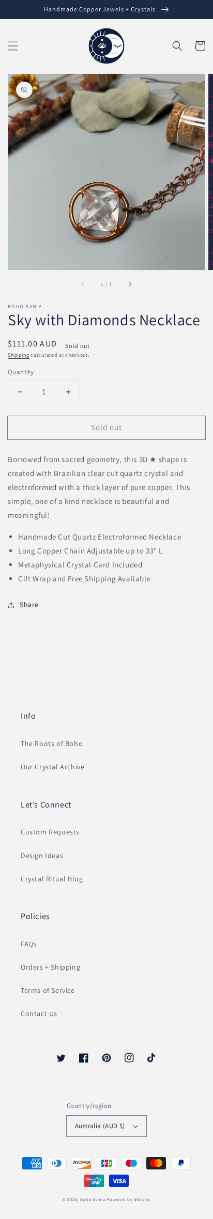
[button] (13, 46)
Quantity (21, 372)
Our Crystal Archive (52, 766)
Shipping (18, 355)
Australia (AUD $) (100, 1125)
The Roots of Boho (52, 743)
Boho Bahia (92, 1199)
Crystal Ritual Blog (52, 878)
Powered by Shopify (128, 1199)
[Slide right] (129, 284)
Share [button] (29, 604)
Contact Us (39, 1013)
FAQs (29, 943)
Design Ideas (42, 855)
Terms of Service (48, 990)
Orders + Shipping (50, 967)
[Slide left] (83, 284)
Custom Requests (50, 831)
